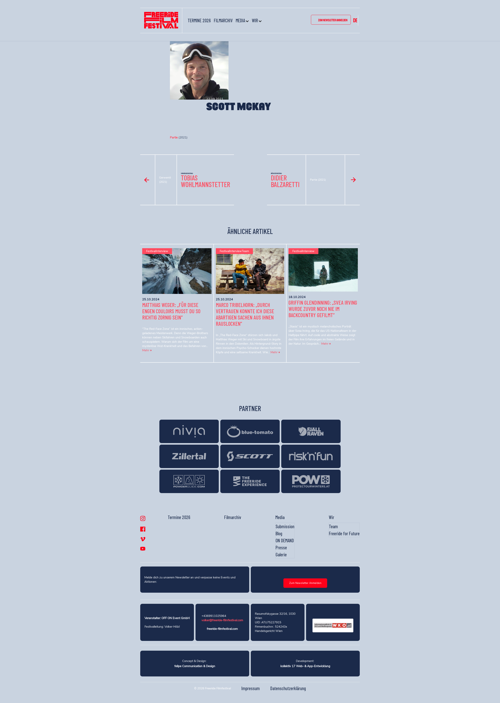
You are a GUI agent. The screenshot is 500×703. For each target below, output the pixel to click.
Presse (281, 547)
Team (333, 526)
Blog (279, 533)
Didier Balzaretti (285, 180)
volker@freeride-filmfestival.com (222, 620)
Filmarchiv (223, 20)
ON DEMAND (285, 540)
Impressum (250, 688)
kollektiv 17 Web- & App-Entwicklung (305, 666)
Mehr (146, 350)
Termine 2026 (199, 20)
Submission (285, 526)
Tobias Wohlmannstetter (205, 180)
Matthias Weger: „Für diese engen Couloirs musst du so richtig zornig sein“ (171, 311)
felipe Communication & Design (194, 666)
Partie (174, 137)
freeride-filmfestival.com (222, 629)
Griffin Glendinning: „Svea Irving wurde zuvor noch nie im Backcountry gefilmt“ (322, 308)
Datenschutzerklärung (288, 688)
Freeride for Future (344, 533)
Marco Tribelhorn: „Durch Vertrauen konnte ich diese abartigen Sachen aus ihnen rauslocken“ (245, 314)
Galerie (281, 554)
